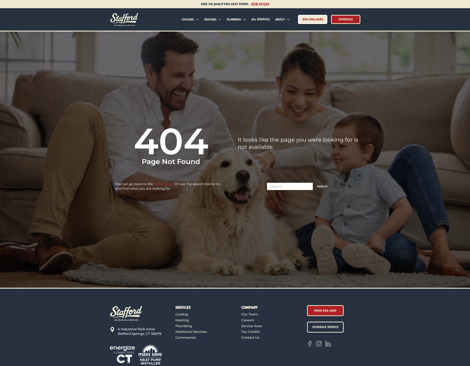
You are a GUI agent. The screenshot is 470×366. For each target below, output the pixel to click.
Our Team (249, 314)
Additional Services (191, 332)
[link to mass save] (150, 354)
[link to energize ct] (122, 354)
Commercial (185, 338)
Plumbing (234, 19)
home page (163, 184)
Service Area (251, 326)
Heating (210, 19)
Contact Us (250, 338)
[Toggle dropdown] (197, 19)
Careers (247, 320)
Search (322, 186)
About (280, 19)
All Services (260, 19)
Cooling (188, 19)
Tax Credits (250, 332)
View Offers (260, 4)
